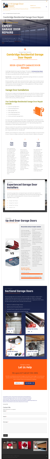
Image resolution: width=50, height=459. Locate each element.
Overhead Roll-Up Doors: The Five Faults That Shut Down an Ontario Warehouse (17, 396)
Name (5, 411)
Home (4, 13)
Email (5, 416)
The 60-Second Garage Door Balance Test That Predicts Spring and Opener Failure (17, 397)
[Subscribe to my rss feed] (46, 1)
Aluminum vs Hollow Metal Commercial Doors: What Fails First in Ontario (15, 401)
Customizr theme (15, 457)
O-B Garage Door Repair (37, 71)
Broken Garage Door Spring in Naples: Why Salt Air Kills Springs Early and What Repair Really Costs (20, 400)
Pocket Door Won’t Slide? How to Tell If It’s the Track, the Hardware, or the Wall (17, 399)
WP (6, 457)
